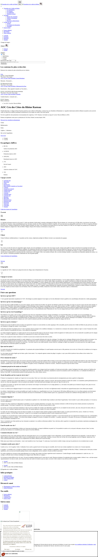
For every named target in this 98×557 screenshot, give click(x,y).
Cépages (5, 57)
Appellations (5, 56)
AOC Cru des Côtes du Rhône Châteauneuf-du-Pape (13, 86)
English (5, 50)
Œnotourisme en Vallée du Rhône (12, 486)
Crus (2, 74)
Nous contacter (7, 33)
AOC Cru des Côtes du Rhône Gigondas (10, 94)
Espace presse (7, 498)
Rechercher (3, 62)
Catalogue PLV (7, 497)
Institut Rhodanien (8, 488)
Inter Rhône (6, 31)
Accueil (5, 461)
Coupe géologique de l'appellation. (9, 256)
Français (6, 48)
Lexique (5, 59)
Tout (4, 54)
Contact (5, 480)
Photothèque (7, 495)
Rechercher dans (5, 60)
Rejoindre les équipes (9, 477)
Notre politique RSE (9, 478)
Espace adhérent (8, 30)
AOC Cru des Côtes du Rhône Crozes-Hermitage (13, 78)
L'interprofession (8, 476)
